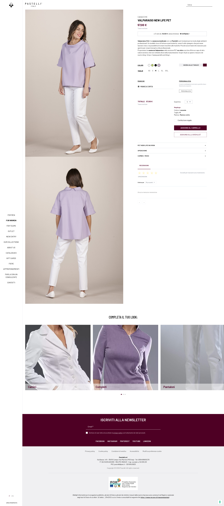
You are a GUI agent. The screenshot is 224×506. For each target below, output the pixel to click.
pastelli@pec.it (119, 464)
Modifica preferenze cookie (152, 451)
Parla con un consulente (11, 275)
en (13, 496)
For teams (11, 226)
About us (11, 247)
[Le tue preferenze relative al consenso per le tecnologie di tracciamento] (220, 502)
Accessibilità (134, 451)
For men (11, 215)
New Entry (11, 236)
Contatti (11, 282)
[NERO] (155, 65)
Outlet (11, 231)
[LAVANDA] (159, 65)
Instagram (112, 441)
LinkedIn (147, 441)
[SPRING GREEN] (152, 65)
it (9, 496)
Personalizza (186, 91)
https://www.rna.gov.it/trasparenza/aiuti (155, 497)
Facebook (100, 441)
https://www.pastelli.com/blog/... (159, 55)
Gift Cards (11, 258)
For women (11, 220)
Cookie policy (103, 451)
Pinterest (125, 441)
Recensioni (144, 165)
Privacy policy (90, 451)
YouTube (136, 441)
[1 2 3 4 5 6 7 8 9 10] (189, 102)
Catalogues (11, 253)
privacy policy (118, 433)
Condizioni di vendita (119, 451)
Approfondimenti (11, 269)
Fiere (11, 263)
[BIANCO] (149, 65)
